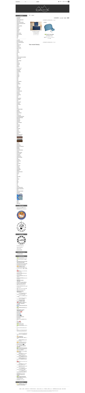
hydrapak (18, 103)
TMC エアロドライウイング (21, 284)
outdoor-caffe (19, 58)
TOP (29, 15)
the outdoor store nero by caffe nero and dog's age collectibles (42, 390)
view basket (66, 1)
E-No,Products (19, 81)
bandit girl (18, 311)
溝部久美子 (18, 203)
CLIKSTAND (19, 71)
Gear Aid (18, 92)
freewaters (18, 88)
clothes (18, 186)
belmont (18, 66)
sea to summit (19, 153)
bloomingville (19, 69)
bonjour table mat (19, 344)
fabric (18, 35)
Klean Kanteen (19, 112)
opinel (18, 133)
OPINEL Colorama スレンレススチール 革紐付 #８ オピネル (22, 359)
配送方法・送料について (48, 388)
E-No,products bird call (20, 316)
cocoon (18, 74)
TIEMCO (18, 170)
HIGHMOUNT (19, 98)
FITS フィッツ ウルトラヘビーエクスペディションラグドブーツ (22, 330)
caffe (17, 36)
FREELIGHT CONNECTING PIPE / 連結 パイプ (22, 337)
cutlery (18, 49)
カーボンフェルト (36, 31)
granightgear (19, 94)
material (18, 30)
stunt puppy (18, 163)
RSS (62, 388)
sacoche (18, 52)
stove (17, 43)
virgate (18, 314)
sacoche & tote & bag (20, 19)
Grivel (18, 95)
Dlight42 (18, 315)
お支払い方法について (40, 388)
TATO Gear (18, 165)
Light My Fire (19, 115)
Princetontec (19, 145)
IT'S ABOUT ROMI (19, 109)
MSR (17, 127)
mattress (32, 15)
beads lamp (18, 317)
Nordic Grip (18, 132)
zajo (17, 180)
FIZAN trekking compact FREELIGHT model (20, 310)
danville (18, 76)
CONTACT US (27, 388)
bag (17, 54)
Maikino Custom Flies (20, 188)
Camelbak (18, 70)
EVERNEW (18, 83)
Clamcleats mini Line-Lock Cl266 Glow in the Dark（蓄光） (22, 262)
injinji (17, 106)
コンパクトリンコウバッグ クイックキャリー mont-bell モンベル (22, 334)
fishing (18, 28)
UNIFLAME (18, 176)
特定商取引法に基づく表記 (57, 388)
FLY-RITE (18, 89)
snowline (18, 159)
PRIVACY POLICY (33, 388)
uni (17, 175)
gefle (17, 182)
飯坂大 (18, 201)
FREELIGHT (19, 87)
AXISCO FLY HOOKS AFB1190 (21, 282)
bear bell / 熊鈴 (21, 323)
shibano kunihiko (19, 157)
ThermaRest (19, 169)
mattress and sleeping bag (21, 23)
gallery (18, 31)
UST (17, 177)
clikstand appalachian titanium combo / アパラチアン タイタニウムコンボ (22, 377)
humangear (18, 99)
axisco (18, 65)
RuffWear (18, 148)
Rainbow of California (20, 146)
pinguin (18, 142)
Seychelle (18, 154)
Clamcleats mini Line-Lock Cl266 (22, 263)
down (18, 55)
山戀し (18, 200)
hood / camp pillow (50, 34)
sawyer (18, 151)
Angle (18, 61)
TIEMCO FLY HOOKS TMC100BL (20, 280)
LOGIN (60, 1)
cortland (18, 75)
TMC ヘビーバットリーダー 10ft (22, 288)
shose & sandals (19, 25)
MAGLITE (18, 118)
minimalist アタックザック (21, 373)
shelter (18, 24)
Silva (17, 158)
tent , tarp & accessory (20, 42)
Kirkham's (18, 111)
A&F (17, 59)
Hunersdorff (18, 104)
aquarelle (18, 192)
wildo (17, 181)
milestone (18, 121)
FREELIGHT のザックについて (21, 208)
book (17, 189)
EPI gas (18, 82)
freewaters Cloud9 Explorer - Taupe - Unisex (21, 300)
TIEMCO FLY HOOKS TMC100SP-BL (20, 291)
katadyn (18, 110)
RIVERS (18, 147)
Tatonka (18, 166)
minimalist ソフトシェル (20, 379)
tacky (17, 164)
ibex (17, 105)
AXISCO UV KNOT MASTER (21, 283)
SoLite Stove (19, 160)
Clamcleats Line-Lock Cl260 (21, 264)
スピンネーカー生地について (21, 207)
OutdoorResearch (19, 134)
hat (17, 183)
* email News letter (20, 253)
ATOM (65, 388)
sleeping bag (19, 44)
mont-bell (18, 124)
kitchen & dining (19, 34)
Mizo (17, 123)
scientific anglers (19, 152)
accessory (18, 29)
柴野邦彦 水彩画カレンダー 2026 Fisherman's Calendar (22, 303)
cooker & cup (19, 47)
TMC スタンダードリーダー (21, 289)
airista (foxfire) (19, 60)
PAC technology (19, 135)
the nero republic (19, 249)
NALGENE (18, 128)
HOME (20, 388)
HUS (17, 100)
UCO (17, 174)
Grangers (18, 93)
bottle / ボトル (19, 48)
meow (18, 321)
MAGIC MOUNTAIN (20, 117)
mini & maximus (19, 122)
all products (18, 17)
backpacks (18, 18)
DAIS (17, 77)
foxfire (18, 86)
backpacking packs (20, 41)
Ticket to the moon (19, 171)
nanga (18, 129)
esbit (17, 80)
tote (17, 53)
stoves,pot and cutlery (20, 22)
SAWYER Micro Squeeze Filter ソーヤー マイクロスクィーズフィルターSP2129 (22, 348)
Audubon (18, 64)
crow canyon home (20, 187)
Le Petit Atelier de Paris (20, 116)
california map (19, 322)
